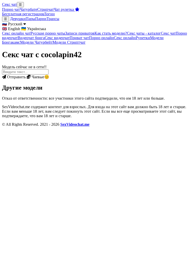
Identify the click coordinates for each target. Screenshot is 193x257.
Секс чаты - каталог (144, 33)
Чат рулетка (64, 9)
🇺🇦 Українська (33, 29)
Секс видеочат (57, 38)
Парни (40, 19)
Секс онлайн (125, 38)
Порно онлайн (101, 38)
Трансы (52, 19)
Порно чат (11, 9)
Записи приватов (79, 33)
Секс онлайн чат (16, 33)
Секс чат (9, 4)
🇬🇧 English (11, 29)
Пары (30, 19)
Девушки (18, 19)
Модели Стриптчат (69, 42)
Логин (49, 14)
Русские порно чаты (47, 33)
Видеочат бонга (31, 38)
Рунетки (143, 38)
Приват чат (79, 38)
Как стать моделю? (110, 33)
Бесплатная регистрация (23, 14)
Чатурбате (28, 9)
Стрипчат (45, 9)
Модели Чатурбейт (36, 42)
